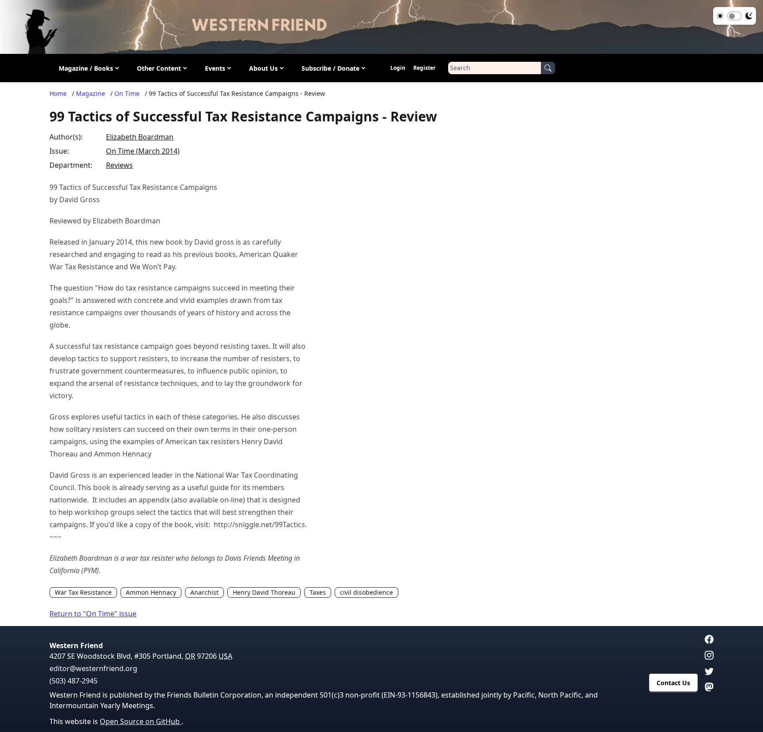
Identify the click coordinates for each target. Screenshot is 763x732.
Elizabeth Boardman (140, 137)
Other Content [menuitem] (159, 68)
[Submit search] (548, 68)
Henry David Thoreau (264, 592)
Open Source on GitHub (140, 721)
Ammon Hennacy (151, 592)
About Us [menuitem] (263, 68)
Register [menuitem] (424, 68)
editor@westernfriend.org (93, 668)
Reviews (119, 165)
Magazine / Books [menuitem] (86, 68)
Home (58, 93)
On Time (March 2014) (143, 151)
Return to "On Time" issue (92, 614)
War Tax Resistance (83, 592)
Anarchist (204, 592)
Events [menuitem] (215, 68)
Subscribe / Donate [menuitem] (330, 68)
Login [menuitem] (397, 68)
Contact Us (673, 683)
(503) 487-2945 (73, 681)
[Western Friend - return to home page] (381, 27)
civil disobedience (366, 592)
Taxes (318, 592)
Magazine (90, 93)
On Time (127, 93)
